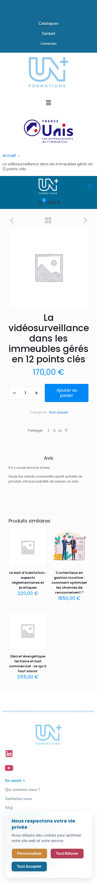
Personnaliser (29, 853)
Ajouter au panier (66, 392)
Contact (48, 33)
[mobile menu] (90, 186)
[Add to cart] (41, 534)
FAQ (9, 807)
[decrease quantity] (14, 393)
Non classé (58, 412)
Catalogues (48, 23)
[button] (48, 103)
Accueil (9, 155)
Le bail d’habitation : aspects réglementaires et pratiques (27, 580)
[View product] (41, 541)
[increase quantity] (36, 393)
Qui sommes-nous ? (22, 789)
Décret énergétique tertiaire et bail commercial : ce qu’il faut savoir (27, 664)
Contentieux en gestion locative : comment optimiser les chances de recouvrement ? (69, 582)
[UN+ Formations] (48, 186)
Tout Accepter (29, 866)
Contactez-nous (18, 798)
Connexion (48, 43)
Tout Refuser (67, 853)
